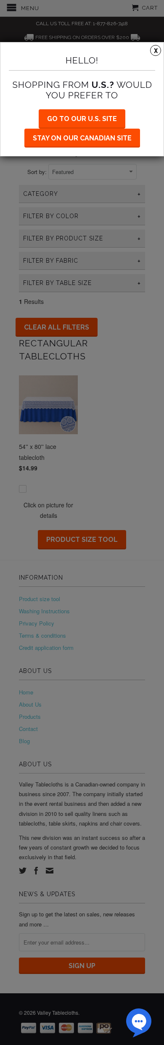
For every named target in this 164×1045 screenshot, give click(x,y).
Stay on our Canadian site (82, 138)
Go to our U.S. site (82, 119)
